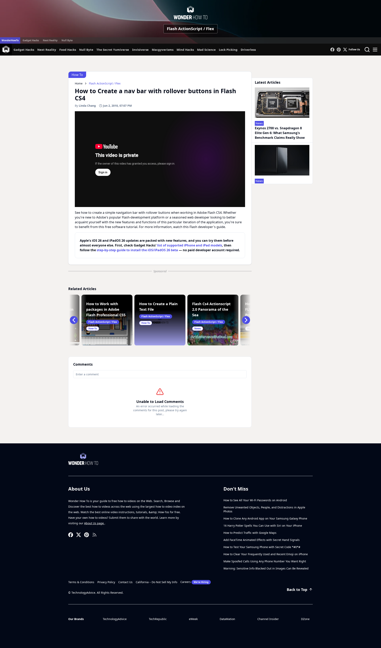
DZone (305, 619)
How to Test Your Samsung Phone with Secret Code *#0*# (261, 547)
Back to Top (297, 589)
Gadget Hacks (31, 40)
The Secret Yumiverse (112, 50)
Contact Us (125, 582)
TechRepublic (158, 619)
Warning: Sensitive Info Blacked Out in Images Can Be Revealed (266, 568)
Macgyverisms (162, 50)
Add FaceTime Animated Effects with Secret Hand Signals (261, 540)
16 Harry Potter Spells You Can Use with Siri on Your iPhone (262, 525)
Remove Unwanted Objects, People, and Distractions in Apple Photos (264, 509)
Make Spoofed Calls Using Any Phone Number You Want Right (264, 561)
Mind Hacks (185, 50)
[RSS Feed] (94, 534)
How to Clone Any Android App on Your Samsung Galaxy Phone (265, 518)
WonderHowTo (10, 40)
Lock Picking (228, 50)
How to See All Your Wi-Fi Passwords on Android (255, 500)
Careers (194, 582)
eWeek (193, 619)
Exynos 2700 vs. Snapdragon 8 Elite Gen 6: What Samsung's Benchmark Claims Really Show (280, 133)
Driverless (248, 50)
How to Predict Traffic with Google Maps (249, 533)
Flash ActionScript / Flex (190, 28)
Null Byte (67, 40)
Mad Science (206, 50)
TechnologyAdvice (115, 619)
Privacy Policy (106, 582)
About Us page (94, 523)
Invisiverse (140, 50)
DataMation (227, 619)
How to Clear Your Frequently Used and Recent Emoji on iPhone (265, 554)
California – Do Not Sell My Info (156, 582)
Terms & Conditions (81, 582)
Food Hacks (67, 50)
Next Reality (50, 40)
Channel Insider (268, 619)
